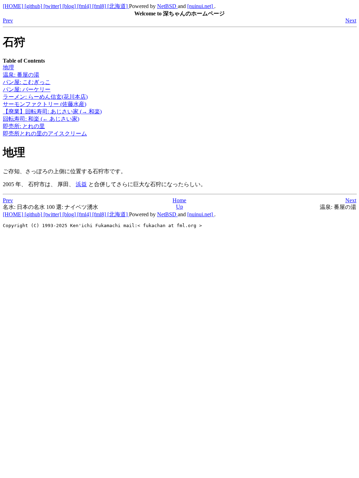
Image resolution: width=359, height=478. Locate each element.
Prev (8, 20)
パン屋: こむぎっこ (26, 82)
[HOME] (14, 6)
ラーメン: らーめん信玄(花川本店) (45, 97)
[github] (34, 6)
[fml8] (99, 6)
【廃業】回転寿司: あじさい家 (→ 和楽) (52, 111)
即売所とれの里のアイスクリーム (45, 133)
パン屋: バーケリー (26, 89)
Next (350, 20)
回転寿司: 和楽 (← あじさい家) (41, 119)
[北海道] (118, 6)
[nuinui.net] (200, 6)
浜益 (81, 184)
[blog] (69, 6)
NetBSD (167, 6)
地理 (8, 67)
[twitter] (52, 6)
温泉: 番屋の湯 (21, 75)
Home (179, 200)
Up (179, 207)
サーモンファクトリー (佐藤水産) (44, 104)
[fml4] (84, 6)
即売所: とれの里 (24, 126)
